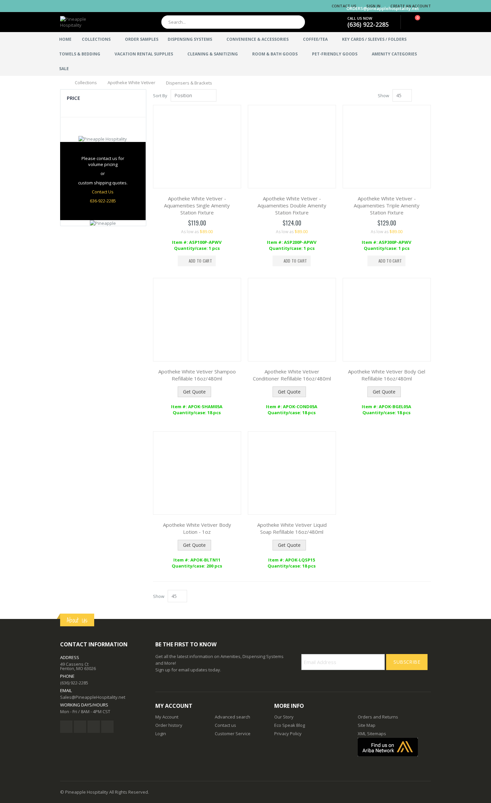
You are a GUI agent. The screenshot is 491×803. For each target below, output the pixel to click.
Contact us (225, 725)
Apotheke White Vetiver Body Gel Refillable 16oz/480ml (386, 375)
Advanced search (232, 717)
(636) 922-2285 (368, 24)
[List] (428, 96)
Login (160, 734)
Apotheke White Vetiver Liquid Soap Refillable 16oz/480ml (292, 528)
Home (62, 82)
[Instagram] (107, 726)
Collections (86, 83)
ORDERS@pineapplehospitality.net (382, 8)
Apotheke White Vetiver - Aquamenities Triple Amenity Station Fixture (387, 205)
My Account (166, 717)
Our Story (284, 717)
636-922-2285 (103, 201)
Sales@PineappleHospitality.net (92, 697)
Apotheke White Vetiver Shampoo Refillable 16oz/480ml (197, 375)
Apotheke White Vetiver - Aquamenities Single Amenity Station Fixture (197, 205)
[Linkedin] (94, 726)
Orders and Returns (378, 717)
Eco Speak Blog (289, 725)
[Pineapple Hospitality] (83, 22)
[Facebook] (66, 726)
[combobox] (233, 22)
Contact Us (344, 5)
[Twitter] (80, 726)
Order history (168, 725)
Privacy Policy (288, 734)
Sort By (160, 96)
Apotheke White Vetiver (131, 83)
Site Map (366, 725)
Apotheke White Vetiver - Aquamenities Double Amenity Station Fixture (292, 205)
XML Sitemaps (372, 734)
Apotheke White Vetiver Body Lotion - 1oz (197, 528)
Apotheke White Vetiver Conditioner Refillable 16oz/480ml (292, 375)
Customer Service (233, 734)
